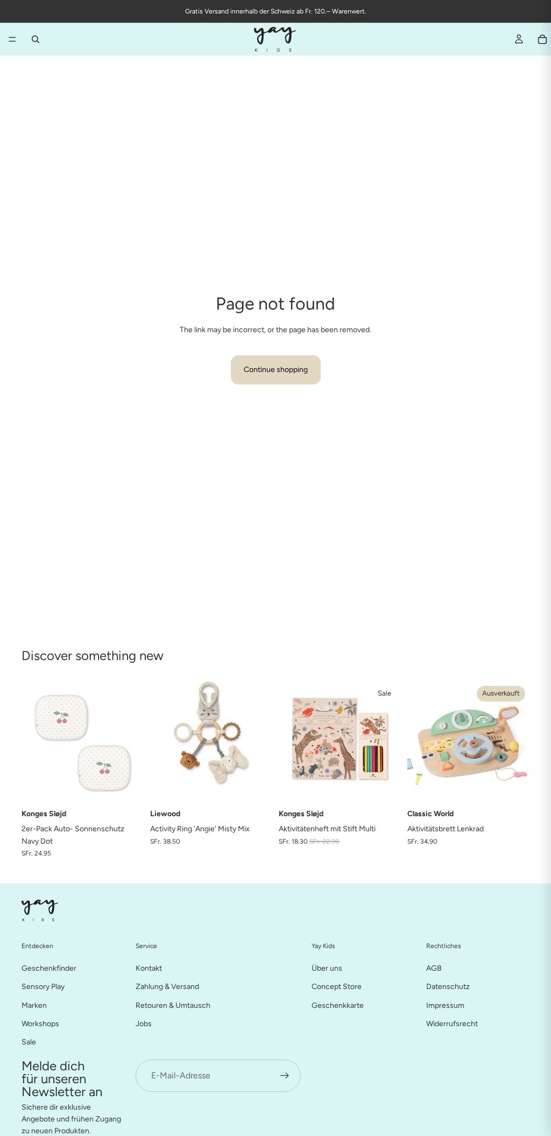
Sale (29, 1042)
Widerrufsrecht (452, 1023)
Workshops (40, 1023)
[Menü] (12, 39)
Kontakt (149, 967)
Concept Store (337, 986)
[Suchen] (35, 39)
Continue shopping (276, 369)
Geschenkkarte (338, 1004)
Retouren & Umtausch (173, 1004)
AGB (434, 967)
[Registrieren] (284, 1075)
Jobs (144, 1023)
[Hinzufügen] (127, 787)
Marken (34, 1004)
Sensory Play (43, 986)
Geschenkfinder (49, 967)
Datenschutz (448, 986)
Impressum (445, 1004)
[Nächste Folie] (260, 743)
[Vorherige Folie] (162, 743)
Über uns (327, 967)
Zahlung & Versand (167, 986)
